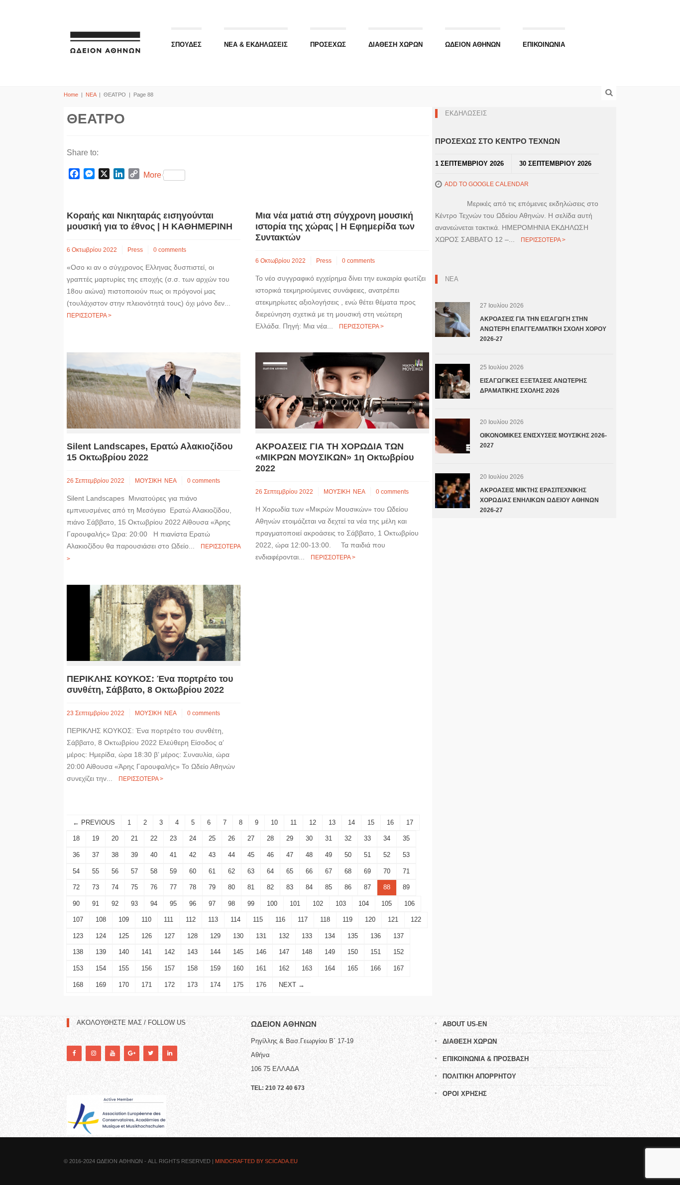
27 (250, 838)
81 (250, 887)
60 (192, 871)
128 (192, 936)
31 (328, 838)
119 (347, 919)
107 (78, 919)
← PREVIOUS (94, 822)
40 (153, 855)
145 (238, 952)
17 (409, 822)
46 (270, 855)
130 (238, 936)
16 (390, 822)
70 (386, 871)
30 (309, 838)
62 (231, 871)
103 (341, 903)
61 (212, 871)
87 (367, 887)
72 (76, 887)
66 (309, 871)
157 (169, 968)
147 (284, 952)
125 (123, 936)
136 (375, 936)
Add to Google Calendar (487, 184)
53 (406, 855)
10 (274, 822)
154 (101, 968)
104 (363, 903)
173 (192, 984)
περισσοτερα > (89, 315)
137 (398, 936)
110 (146, 919)
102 (318, 903)
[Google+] (131, 1053)
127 (169, 936)
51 (367, 855)
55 (95, 871)
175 (238, 984)
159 (215, 968)
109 (123, 919)
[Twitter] (150, 1053)
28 (270, 838)
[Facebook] (74, 1053)
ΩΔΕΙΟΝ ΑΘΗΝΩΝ (472, 44)
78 (192, 887)
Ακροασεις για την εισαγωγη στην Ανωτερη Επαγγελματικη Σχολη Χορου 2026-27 (543, 329)
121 (393, 919)
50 (347, 855)
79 (212, 887)
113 (213, 919)
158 (192, 968)
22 (153, 838)
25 (212, 838)
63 (250, 871)
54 (76, 871)
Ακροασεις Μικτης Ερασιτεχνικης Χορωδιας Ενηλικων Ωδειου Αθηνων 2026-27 (539, 500)
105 (386, 903)
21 (134, 838)
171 (146, 984)
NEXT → (292, 984)
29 (289, 838)
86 (347, 887)
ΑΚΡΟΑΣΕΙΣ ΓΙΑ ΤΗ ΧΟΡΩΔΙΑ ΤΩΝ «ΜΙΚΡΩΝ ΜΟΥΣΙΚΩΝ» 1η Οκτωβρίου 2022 (334, 457)
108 (101, 919)
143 (192, 952)
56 (115, 871)
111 (168, 919)
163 (307, 968)
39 (134, 855)
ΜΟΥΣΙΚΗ (148, 480)
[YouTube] (112, 1053)
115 (258, 919)
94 (153, 903)
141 (146, 952)
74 (115, 887)
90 (76, 903)
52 (386, 855)
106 (409, 903)
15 (370, 822)
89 (406, 887)
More (152, 175)
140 (123, 952)
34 (386, 838)
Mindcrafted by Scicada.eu (256, 1161)
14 (351, 822)
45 (250, 855)
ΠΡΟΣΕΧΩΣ (328, 44)
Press (135, 249)
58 (153, 871)
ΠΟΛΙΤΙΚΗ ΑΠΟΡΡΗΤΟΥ (479, 1076)
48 (309, 855)
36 (76, 855)
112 (191, 919)
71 (406, 871)
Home (71, 95)
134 (330, 936)
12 (312, 822)
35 (406, 838)
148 (307, 952)
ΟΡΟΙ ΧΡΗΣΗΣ (465, 1093)
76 (153, 887)
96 (192, 903)
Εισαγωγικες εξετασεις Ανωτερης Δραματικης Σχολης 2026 (533, 385)
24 (192, 838)
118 (325, 919)
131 (261, 936)
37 (95, 855)
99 (250, 903)
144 (215, 952)
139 (101, 952)
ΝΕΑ (91, 95)
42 (192, 855)
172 (169, 984)
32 (347, 838)
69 (367, 871)
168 (78, 984)
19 (95, 838)
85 (328, 887)
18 (76, 838)
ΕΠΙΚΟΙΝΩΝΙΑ (544, 44)
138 (78, 952)
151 (375, 952)
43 (212, 855)
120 (370, 919)
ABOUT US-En (465, 1024)
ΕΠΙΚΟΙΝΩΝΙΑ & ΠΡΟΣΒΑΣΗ (486, 1059)
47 (289, 855)
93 (134, 903)
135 (352, 936)
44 (231, 855)
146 (261, 952)
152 (398, 952)
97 (212, 903)
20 (115, 838)
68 (347, 871)
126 (146, 936)
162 (284, 968)
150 (352, 952)
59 (173, 871)
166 (375, 968)
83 (289, 887)
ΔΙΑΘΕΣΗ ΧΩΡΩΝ (395, 44)
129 (215, 936)
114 (235, 919)
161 (261, 968)
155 (123, 968)
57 (134, 871)
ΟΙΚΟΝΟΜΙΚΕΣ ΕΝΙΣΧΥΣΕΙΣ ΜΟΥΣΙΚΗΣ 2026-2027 (543, 440)
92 (115, 903)
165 (352, 968)
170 (123, 984)
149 (330, 952)
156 (146, 968)
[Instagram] (93, 1053)
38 (115, 855)
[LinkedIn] (169, 1053)
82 (270, 887)
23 (173, 838)
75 (134, 887)
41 (173, 855)
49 (328, 855)
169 (101, 984)
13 (332, 822)
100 (272, 903)
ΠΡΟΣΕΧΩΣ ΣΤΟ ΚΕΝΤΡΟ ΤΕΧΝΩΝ (497, 141)
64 (270, 871)
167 (398, 968)
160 (238, 968)
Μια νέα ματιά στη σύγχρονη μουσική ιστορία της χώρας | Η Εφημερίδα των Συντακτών (335, 226)
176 (261, 984)
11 (293, 822)
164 (330, 968)
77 (173, 887)
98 (231, 903)
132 (284, 936)
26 (231, 838)
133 (307, 936)
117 (303, 919)
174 (215, 984)
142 (169, 952)
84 (309, 887)
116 (280, 919)
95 (173, 903)
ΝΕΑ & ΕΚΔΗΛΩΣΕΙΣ (256, 44)
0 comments (169, 249)
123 (78, 936)
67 (328, 871)
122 (416, 919)
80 (231, 887)
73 (95, 887)
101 (295, 903)
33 (367, 838)
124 (101, 936)
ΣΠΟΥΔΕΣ (186, 44)
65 (289, 871)
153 (78, 968)
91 (95, 903)
